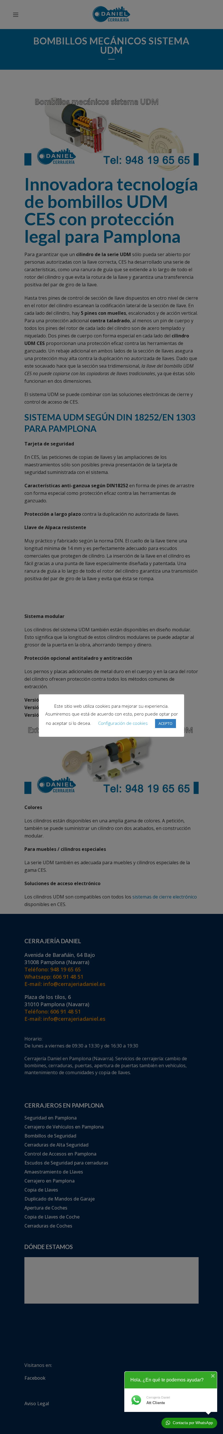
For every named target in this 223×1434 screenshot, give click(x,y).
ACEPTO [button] (165, 723)
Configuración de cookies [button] (123, 723)
